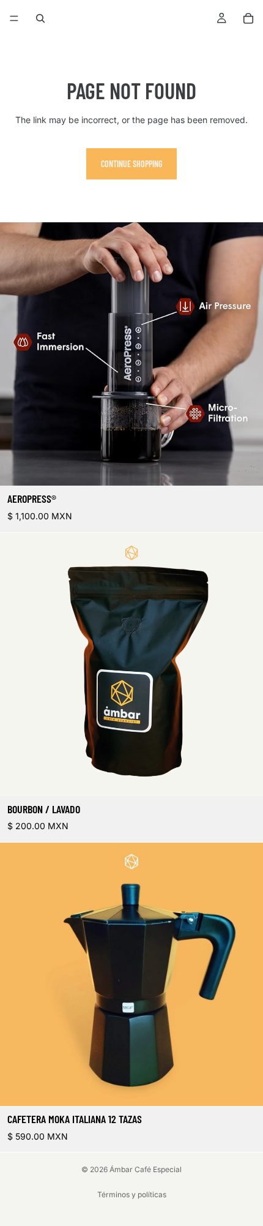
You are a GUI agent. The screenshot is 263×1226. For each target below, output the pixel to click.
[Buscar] (40, 18)
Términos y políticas (131, 1194)
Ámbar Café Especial (145, 1169)
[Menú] (14, 18)
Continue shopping (131, 164)
